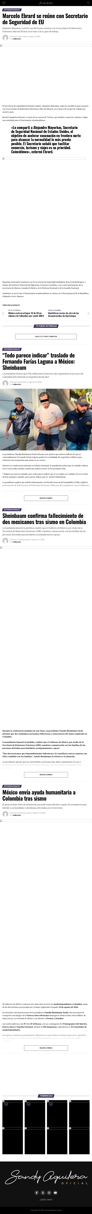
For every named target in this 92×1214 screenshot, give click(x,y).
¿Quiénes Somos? (46, 1199)
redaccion (17, 39)
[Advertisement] (46, 1072)
